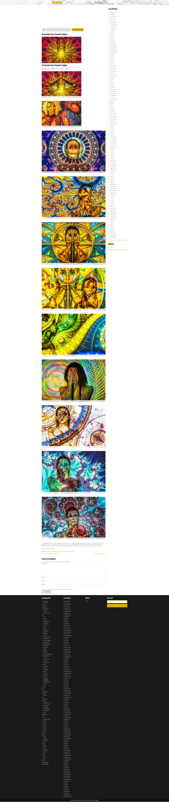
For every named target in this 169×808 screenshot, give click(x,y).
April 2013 (112, 180)
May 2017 (112, 83)
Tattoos (45, 676)
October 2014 (113, 144)
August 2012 (112, 196)
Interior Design (46, 613)
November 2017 (113, 71)
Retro (44, 664)
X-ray (44, 685)
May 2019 (112, 36)
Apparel (45, 695)
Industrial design (47, 640)
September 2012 (113, 194)
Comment (44, 563)
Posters (45, 738)
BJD (43, 688)
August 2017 (112, 77)
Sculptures (45, 666)
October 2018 (113, 49)
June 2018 (112, 57)
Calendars (45, 623)
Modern (45, 649)
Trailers (45, 741)
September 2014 (113, 146)
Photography (46, 655)
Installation (45, 714)
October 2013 (113, 168)
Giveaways (45, 699)
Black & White (46, 621)
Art (43, 614)
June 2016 (112, 105)
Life (43, 716)
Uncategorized (46, 762)
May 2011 (112, 226)
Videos (44, 751)
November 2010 (113, 237)
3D (44, 616)
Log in (111, 247)
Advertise (67, 801)
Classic (44, 626)
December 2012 (113, 188)
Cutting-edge (46, 630)
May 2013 (112, 178)
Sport (44, 727)
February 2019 (113, 42)
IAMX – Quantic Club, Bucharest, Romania (50, 553)
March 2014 (112, 158)
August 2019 (112, 30)
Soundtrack (45, 739)
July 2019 (112, 32)
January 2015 (113, 138)
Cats (44, 755)
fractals (49, 551)
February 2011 (113, 231)
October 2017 (113, 73)
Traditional (45, 678)
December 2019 (113, 22)
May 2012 (112, 202)
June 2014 (112, 152)
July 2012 (112, 198)
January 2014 (113, 162)
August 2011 (112, 220)
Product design (46, 709)
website (48, 548)
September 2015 (113, 123)
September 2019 (113, 28)
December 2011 (113, 212)
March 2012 (112, 206)
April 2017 (112, 85)
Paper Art (45, 652)
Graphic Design (46, 637)
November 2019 (113, 24)
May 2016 (112, 107)
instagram (53, 548)
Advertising (45, 601)
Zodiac (44, 731)
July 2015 (112, 127)
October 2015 (113, 121)
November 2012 (113, 190)
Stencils (45, 671)
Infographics (46, 642)
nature (44, 726)
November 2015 (113, 119)
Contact (66, 804)
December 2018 (113, 45)
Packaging (45, 707)
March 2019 (112, 40)
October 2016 (113, 97)
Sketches (45, 667)
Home (66, 793)
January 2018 (113, 67)
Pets (43, 753)
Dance (44, 745)
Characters (45, 625)
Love (44, 722)
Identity (44, 700)
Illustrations (46, 638)
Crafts (44, 690)
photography (67, 551)
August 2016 (112, 101)
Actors (44, 736)
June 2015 (112, 129)
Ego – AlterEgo (47, 29)
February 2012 (113, 208)
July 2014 (112, 150)
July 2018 (112, 55)
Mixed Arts (45, 647)
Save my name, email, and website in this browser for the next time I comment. (57, 589)
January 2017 (113, 91)
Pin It (74, 96)
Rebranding (45, 710)
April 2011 (112, 228)
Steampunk (45, 669)
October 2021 (113, 14)
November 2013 (113, 166)
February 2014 (113, 160)
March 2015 (112, 135)
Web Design (45, 764)
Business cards (46, 703)
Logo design (46, 705)
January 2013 (113, 186)
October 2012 (113, 192)
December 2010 (113, 235)
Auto (44, 717)
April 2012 (112, 204)
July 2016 (112, 103)
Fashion (44, 693)
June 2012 (112, 200)
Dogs (44, 757)
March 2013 (112, 182)
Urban (44, 729)
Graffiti (45, 635)
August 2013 (112, 172)
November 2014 (113, 142)
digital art (46, 551)
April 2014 (112, 156)
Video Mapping (46, 681)
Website (43, 584)
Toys (44, 760)
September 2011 (113, 218)
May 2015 (112, 131)
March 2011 (112, 230)
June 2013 (112, 176)
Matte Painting (46, 643)
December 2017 (113, 69)
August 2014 (112, 148)
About (66, 797)
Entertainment (46, 692)
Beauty (44, 687)
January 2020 (113, 20)
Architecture (45, 608)
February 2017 (113, 89)
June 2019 (112, 34)
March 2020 (112, 18)
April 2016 (112, 109)
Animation (45, 606)
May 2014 (112, 154)
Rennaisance (46, 662)
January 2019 (113, 44)
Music (44, 743)
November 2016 (113, 95)
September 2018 (113, 51)
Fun (43, 697)
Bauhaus (45, 619)
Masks (44, 733)
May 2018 (112, 59)
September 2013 (113, 170)
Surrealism (45, 674)
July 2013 (112, 174)
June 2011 (112, 224)
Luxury (44, 724)
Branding (45, 702)
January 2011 (113, 233)
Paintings (45, 650)
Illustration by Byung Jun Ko (100, 553)
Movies (44, 735)
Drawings (45, 633)
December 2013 (113, 164)
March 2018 (112, 63)
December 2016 (113, 93)
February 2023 (113, 12)
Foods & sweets (46, 719)
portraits (72, 551)
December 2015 (113, 117)
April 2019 (112, 38)
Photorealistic (46, 659)
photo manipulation (61, 551)
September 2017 (113, 75)
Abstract (45, 618)
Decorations (46, 609)
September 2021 (113, 16)
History (45, 721)
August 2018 (112, 53)
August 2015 (112, 125)
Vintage (45, 683)
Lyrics (44, 748)
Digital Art (55, 29)
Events (44, 746)
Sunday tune (46, 750)
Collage (45, 628)
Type (44, 712)
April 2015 (112, 133)
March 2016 (112, 111)
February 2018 (113, 65)
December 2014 (113, 140)
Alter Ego (44, 604)
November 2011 (113, 214)
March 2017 (112, 87)
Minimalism (45, 645)
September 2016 (113, 99)
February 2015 (113, 137)
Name (43, 576)
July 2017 (112, 79)
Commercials (46, 602)
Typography (46, 679)
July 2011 (112, 222)
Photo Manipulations (65, 29)
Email (43, 580)
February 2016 (113, 113)
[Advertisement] (73, 18)
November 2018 (113, 47)
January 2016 (113, 115)
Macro (45, 657)
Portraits (45, 661)
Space (44, 759)
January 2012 (113, 210)
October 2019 (113, 26)
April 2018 (112, 61)
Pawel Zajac (54, 551)
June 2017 (112, 81)
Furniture (45, 611)
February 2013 (113, 184)
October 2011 (113, 216)
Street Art (45, 673)
